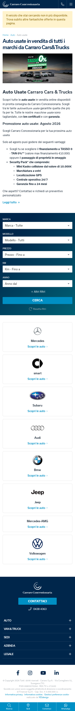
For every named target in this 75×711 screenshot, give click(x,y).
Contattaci (37, 601)
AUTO (7, 620)
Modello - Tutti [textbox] (14, 240)
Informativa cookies (33, 694)
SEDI (6, 637)
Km (4, 263)
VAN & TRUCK (12, 628)
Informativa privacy (14, 694)
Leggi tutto (10, 202)
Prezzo (7, 249)
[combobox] (37, 225)
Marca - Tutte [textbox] (14, 225)
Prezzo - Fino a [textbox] (15, 254)
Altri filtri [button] (39, 291)
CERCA (37, 300)
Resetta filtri (39, 309)
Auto (12, 35)
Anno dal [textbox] (11, 283)
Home (6, 35)
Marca (7, 219)
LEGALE (8, 654)
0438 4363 (40, 608)
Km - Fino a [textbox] (12, 269)
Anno (6, 278)
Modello (8, 234)
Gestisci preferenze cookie (56, 694)
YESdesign (44, 697)
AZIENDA (9, 645)
